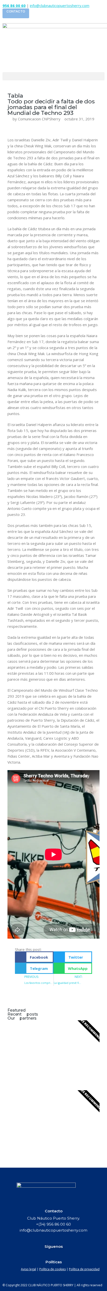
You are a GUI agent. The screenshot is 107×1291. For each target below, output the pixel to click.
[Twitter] (53, 1255)
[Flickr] (44, 1255)
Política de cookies (52, 1269)
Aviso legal (28, 1269)
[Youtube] (63, 1255)
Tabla (15, 95)
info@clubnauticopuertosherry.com (59, 5)
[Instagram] (72, 1255)
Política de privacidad (84, 1269)
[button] (53, 76)
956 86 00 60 (14, 5)
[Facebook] (35, 1255)
